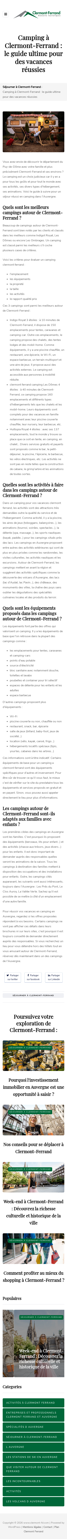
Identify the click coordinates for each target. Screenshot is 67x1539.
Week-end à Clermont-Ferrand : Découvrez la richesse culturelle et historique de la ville (30, 1358)
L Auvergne (15, 1447)
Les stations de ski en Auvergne (32, 1457)
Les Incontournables (23, 1481)
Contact (47, 1527)
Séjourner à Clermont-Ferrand (33, 995)
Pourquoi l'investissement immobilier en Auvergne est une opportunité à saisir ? (33, 1087)
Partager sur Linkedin (54, 977)
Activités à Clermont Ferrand (30, 1403)
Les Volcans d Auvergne (25, 1501)
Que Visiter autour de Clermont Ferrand (32, 1469)
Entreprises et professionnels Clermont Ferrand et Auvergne (31, 1415)
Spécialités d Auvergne (25, 1427)
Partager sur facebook (33, 977)
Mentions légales (32, 1527)
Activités (13, 1491)
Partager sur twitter (13, 977)
